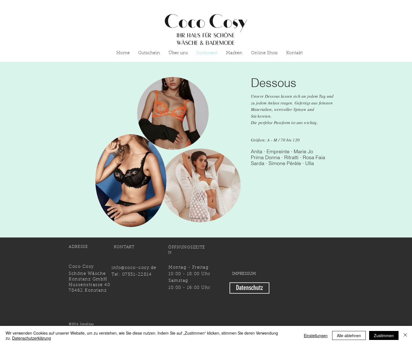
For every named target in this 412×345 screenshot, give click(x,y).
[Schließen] (405, 335)
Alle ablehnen (349, 335)
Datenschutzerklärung (31, 338)
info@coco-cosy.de (134, 268)
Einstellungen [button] (316, 335)
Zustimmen (384, 335)
